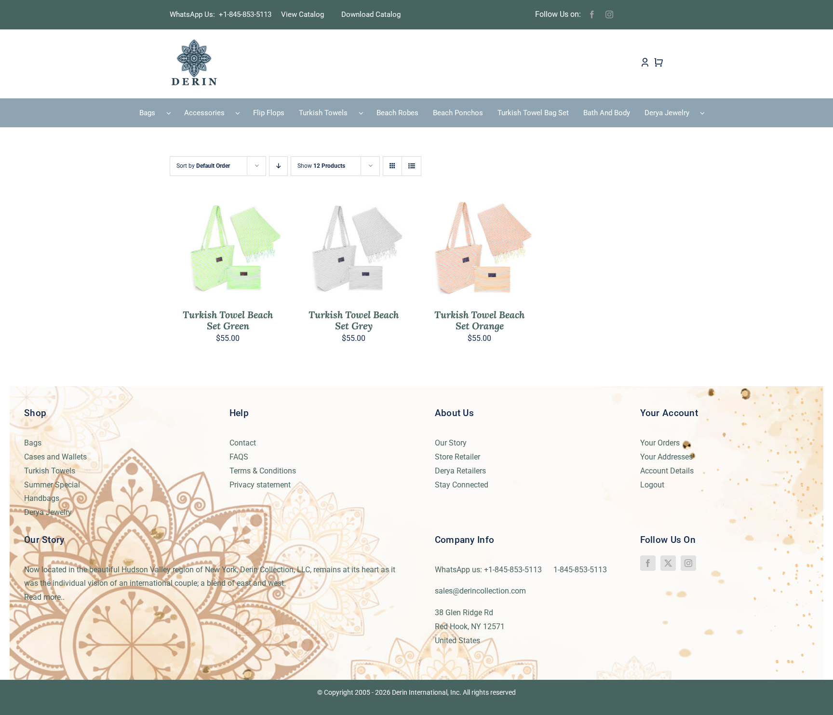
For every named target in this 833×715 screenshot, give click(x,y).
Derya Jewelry (48, 512)
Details (256, 249)
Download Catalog (371, 14)
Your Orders (660, 442)
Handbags (41, 498)
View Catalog (302, 14)
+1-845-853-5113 (248, 14)
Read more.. (44, 597)
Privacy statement (260, 484)
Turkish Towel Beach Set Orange (479, 320)
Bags (32, 442)
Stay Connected (461, 484)
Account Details (667, 470)
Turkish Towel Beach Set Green (228, 320)
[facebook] (592, 14)
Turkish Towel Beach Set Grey (354, 320)
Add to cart (207, 249)
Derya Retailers (460, 470)
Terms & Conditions (262, 470)
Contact (242, 442)
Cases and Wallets (55, 456)
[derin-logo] (193, 41)
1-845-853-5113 (580, 569)
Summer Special (52, 484)
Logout (652, 484)
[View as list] (411, 166)
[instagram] (609, 14)
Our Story (451, 442)
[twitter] (668, 563)
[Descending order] (278, 166)
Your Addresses (666, 456)
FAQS (238, 456)
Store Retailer (457, 456)
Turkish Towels (49, 470)
